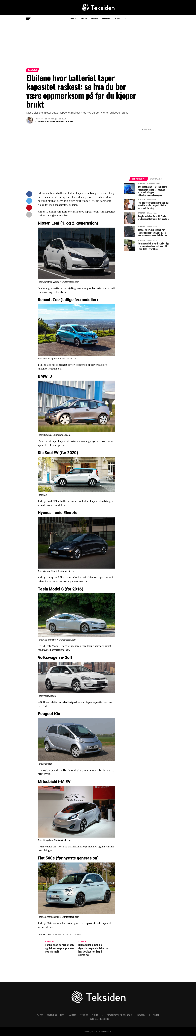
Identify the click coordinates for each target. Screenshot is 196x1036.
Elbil (66, 935)
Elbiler (83, 18)
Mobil (117, 18)
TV (125, 18)
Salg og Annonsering (99, 1018)
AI (102, 1015)
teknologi (76, 935)
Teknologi (106, 18)
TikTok (156, 1015)
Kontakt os (52, 1015)
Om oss (40, 1015)
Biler (58, 935)
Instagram (140, 1015)
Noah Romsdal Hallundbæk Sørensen (55, 121)
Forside (73, 18)
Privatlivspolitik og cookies (119, 1015)
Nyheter (94, 18)
